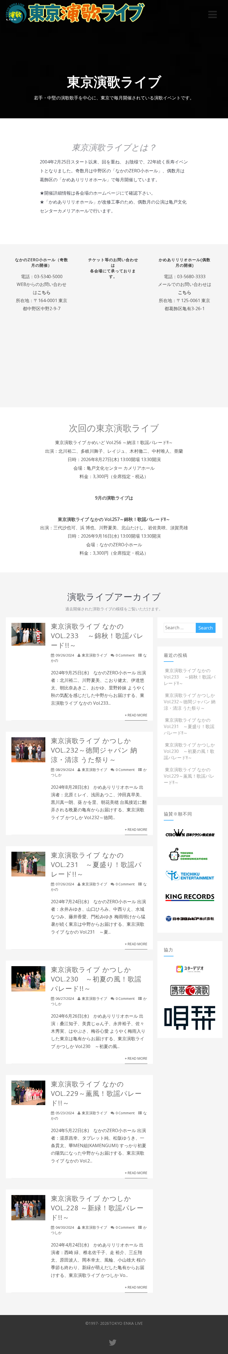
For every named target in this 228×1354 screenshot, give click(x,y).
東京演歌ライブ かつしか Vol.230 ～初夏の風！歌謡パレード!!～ (96, 979)
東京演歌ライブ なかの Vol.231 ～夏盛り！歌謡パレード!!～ (96, 864)
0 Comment (125, 655)
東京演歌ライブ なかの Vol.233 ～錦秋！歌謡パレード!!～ (97, 635)
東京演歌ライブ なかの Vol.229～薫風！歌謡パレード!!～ (96, 1093)
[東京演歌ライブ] (75, 24)
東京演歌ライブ (94, 655)
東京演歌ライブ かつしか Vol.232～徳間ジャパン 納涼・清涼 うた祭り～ (94, 750)
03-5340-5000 (48, 276)
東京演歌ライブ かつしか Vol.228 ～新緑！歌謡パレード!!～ (97, 1208)
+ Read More (136, 715)
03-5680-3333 (191, 276)
